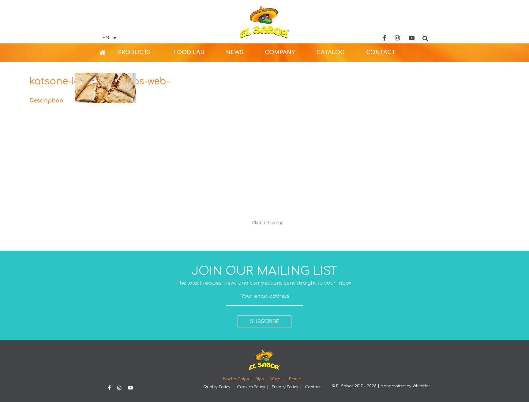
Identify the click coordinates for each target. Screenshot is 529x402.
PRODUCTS (134, 52)
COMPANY (280, 52)
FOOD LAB (189, 52)
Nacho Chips (236, 379)
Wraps (276, 379)
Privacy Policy (285, 387)
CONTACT (380, 52)
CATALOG (330, 52)
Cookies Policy (251, 387)
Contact (313, 387)
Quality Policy (216, 387)
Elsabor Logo (264, 22)
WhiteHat (421, 386)
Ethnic (295, 379)
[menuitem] (108, 52)
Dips (259, 379)
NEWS (234, 52)
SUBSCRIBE (264, 321)
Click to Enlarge (267, 223)
